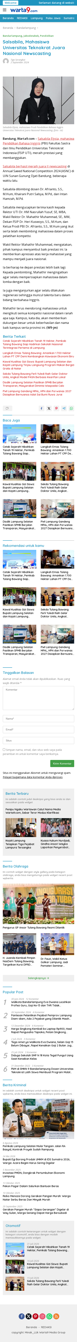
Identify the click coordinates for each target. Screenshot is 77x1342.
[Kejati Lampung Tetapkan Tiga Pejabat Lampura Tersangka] (21, 827)
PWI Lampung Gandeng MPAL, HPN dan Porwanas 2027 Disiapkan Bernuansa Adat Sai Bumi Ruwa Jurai (37, 393)
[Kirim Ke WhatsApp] (71, 408)
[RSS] (56, 1316)
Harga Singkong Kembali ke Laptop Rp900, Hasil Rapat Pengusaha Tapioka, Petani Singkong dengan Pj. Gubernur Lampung (41, 1030)
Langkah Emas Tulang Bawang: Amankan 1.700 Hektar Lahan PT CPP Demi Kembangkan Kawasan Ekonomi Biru (38, 354)
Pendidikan (47, 35)
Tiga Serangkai (18, 59)
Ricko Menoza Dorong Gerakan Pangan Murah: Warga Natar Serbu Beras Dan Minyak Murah (37, 1197)
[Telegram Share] (64, 408)
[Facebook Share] (41, 408)
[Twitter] (29, 1316)
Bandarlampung (12, 35)
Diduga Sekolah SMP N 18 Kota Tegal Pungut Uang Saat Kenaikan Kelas (42, 1057)
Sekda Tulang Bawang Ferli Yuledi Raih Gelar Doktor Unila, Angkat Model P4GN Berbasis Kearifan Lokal (35, 375)
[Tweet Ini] (49, 408)
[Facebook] (22, 1316)
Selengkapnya (37, 978)
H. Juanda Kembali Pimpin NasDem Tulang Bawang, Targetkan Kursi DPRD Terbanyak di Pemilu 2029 (19, 961)
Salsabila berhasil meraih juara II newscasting (35, 166)
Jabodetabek (31, 35)
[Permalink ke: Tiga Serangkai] (6, 61)
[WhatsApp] (49, 1316)
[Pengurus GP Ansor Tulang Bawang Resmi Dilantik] (38, 904)
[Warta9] (23, 10)
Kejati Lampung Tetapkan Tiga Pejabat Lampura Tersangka (20, 844)
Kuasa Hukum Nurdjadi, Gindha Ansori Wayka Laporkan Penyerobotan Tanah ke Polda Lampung (56, 844)
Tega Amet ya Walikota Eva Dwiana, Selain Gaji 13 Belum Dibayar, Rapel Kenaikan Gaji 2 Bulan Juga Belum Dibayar (42, 1043)
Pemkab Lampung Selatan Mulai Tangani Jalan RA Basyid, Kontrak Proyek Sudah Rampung (34, 1147)
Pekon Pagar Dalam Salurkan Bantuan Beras (31, 1186)
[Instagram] (42, 1316)
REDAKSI (46, 1327)
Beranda (31, 1327)
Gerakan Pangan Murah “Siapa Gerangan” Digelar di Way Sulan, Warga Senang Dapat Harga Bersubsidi (36, 1211)
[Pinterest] (35, 1316)
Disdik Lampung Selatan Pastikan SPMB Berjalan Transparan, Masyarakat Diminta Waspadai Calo (33, 384)
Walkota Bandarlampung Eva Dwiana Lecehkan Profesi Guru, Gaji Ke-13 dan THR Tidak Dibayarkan (41, 1003)
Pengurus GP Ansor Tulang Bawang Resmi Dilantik (34, 927)
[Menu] (5, 10)
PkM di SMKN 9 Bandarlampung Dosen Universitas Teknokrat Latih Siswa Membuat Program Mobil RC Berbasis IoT (42, 1070)
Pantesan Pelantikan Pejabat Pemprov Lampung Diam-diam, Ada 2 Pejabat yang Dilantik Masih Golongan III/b (41, 1017)
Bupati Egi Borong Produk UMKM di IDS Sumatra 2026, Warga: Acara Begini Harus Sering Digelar (36, 1161)
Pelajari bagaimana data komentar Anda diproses (33, 777)
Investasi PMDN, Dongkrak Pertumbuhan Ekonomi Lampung (34, 1174)
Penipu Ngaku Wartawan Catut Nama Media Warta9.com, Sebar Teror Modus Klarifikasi (33, 811)
